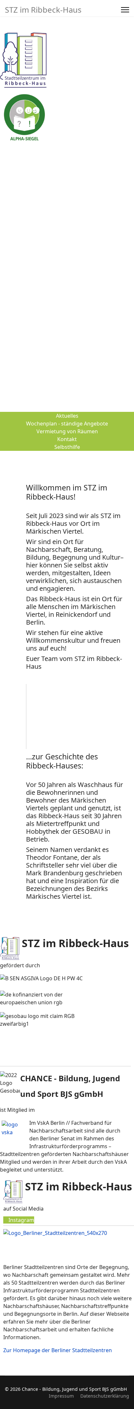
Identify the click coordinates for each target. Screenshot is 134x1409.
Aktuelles (67, 415)
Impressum (61, 1396)
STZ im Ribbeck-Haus (43, 10)
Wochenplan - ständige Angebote (67, 423)
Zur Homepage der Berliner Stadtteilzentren (57, 1350)
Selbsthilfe (67, 447)
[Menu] (125, 9)
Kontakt (67, 439)
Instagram (20, 1220)
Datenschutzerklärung (104, 1396)
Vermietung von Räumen (67, 431)
